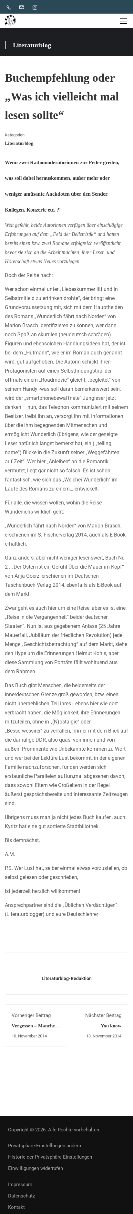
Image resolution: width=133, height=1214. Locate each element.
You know (111, 1025)
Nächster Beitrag (103, 1015)
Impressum (20, 1184)
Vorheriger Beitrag (31, 1015)
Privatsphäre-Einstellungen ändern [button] (44, 1146)
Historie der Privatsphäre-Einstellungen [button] (50, 1157)
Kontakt (16, 1207)
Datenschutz (21, 1196)
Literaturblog (19, 143)
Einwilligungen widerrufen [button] (35, 1168)
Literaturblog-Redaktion (67, 978)
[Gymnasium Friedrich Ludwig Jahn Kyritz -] (10, 20)
